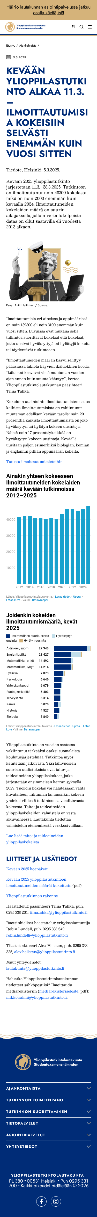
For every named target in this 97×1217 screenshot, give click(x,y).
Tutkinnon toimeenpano (34, 1100)
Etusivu (10, 45)
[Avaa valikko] (89, 1088)
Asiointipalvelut (25, 1135)
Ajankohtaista (27, 45)
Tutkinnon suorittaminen (36, 1111)
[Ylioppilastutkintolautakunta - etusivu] (48, 1062)
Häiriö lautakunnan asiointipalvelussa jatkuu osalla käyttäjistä (48, 10)
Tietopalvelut (22, 1123)
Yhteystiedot (22, 1146)
